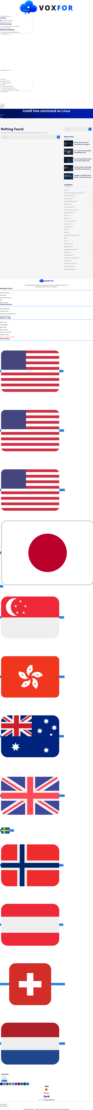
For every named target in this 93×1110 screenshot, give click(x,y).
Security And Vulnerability (72, 235)
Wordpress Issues (69, 266)
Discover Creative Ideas (8, 88)
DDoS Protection (69, 207)
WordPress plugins (70, 269)
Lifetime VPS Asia (6, 22)
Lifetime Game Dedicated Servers (11, 32)
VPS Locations (4, 34)
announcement (69, 198)
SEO (66, 238)
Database (68, 204)
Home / (2, 115)
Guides (4, 84)
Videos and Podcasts (7, 86)
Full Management (6, 83)
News (66, 229)
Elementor (67, 218)
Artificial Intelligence (70, 201)
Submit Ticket (5, 81)
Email (2, 1078)
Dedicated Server (70, 212)
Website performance (71, 249)
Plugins (67, 232)
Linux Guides (68, 227)
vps (66, 241)
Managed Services (5, 70)
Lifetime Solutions (5, 16)
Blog (1, 117)
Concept (3, 104)
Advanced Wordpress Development (74, 193)
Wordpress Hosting (70, 263)
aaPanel (67, 190)
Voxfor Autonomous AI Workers (10, 90)
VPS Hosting (68, 243)
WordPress (68, 260)
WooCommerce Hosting (71, 258)
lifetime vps (68, 224)
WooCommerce (69, 255)
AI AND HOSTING (69, 195)
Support (3, 79)
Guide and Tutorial (70, 221)
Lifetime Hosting (6, 28)
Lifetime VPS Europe (7, 20)
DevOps (67, 215)
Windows (67, 252)
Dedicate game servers (71, 210)
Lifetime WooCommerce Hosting (10, 26)
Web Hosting (68, 246)
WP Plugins (4, 91)
